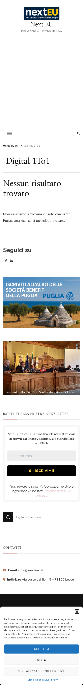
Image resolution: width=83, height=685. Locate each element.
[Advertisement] (41, 77)
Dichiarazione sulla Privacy (42, 679)
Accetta (42, 649)
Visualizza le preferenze (41, 671)
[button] (77, 612)
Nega (41, 660)
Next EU (41, 25)
